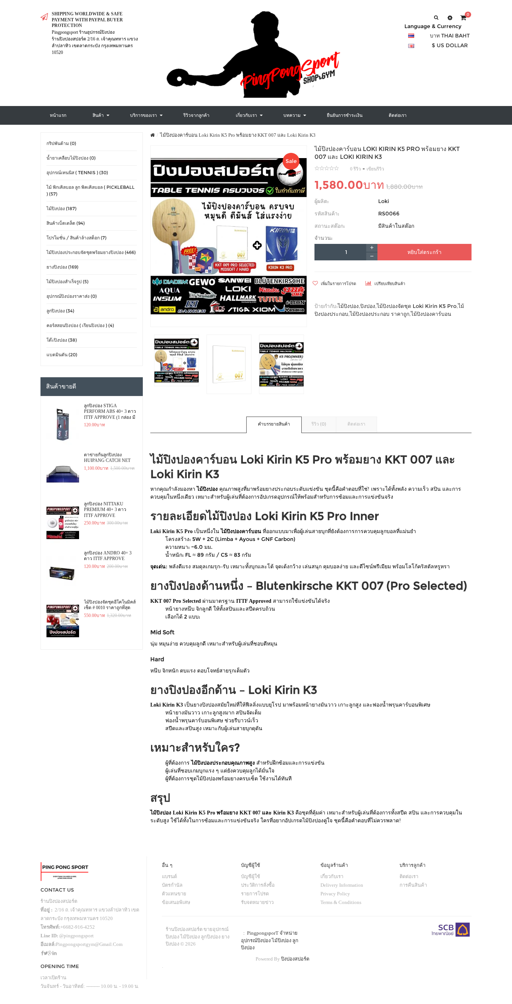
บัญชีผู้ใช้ (250, 876)
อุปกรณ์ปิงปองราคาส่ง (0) (71, 296)
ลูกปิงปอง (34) (60, 311)
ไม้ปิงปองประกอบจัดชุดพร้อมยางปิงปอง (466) (91, 252)
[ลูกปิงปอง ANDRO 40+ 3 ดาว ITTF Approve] (62, 572)
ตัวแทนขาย (174, 893)
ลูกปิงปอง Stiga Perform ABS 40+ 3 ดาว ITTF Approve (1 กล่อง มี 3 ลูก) (110, 411)
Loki (383, 201)
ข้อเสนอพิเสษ (176, 902)
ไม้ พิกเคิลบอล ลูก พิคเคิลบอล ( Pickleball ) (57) (90, 190)
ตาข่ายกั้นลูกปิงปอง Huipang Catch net (107, 457)
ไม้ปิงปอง (348, 306)
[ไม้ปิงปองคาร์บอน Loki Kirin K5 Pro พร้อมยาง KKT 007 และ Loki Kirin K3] (228, 236)
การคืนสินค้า (413, 885)
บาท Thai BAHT (450, 35)
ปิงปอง (367, 306)
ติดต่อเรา (356, 424)
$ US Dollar (450, 45)
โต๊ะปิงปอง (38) (61, 340)
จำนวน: (323, 238)
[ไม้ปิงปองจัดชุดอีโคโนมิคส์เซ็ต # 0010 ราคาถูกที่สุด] (62, 621)
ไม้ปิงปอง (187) (61, 208)
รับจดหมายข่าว (257, 902)
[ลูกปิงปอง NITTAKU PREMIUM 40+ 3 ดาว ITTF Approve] (62, 523)
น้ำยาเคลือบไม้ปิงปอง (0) (71, 158)
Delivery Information (341, 885)
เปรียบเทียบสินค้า (389, 283)
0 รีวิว (355, 169)
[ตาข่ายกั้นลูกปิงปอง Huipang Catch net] (62, 474)
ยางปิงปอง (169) (62, 267)
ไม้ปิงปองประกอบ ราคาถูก (379, 314)
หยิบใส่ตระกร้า (424, 252)
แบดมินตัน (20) (61, 354)
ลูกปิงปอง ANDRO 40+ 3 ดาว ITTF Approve (108, 556)
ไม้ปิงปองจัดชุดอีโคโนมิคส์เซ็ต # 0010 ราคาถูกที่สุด (110, 605)
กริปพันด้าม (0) (61, 143)
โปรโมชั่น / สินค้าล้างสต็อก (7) (76, 238)
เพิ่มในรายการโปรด (338, 283)
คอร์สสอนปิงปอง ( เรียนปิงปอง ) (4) (80, 325)
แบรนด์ (169, 876)
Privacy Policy (335, 893)
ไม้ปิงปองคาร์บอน (431, 314)
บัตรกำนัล (172, 885)
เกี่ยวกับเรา (331, 876)
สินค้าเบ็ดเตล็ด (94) (65, 223)
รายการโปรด (255, 893)
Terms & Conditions (340, 902)
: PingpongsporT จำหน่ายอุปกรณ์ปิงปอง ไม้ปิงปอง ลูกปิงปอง (269, 940)
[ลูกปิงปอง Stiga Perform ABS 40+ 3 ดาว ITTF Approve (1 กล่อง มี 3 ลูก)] (62, 425)
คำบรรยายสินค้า (274, 424)
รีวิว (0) (318, 424)
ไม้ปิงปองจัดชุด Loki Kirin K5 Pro (417, 306)
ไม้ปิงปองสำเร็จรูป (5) (67, 281)
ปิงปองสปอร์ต (295, 959)
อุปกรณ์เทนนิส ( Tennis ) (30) (77, 172)
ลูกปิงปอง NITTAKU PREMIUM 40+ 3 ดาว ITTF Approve (105, 509)
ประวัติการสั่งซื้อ (258, 885)
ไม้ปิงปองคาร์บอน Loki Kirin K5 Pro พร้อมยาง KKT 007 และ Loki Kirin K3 (238, 135)
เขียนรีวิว (375, 169)
